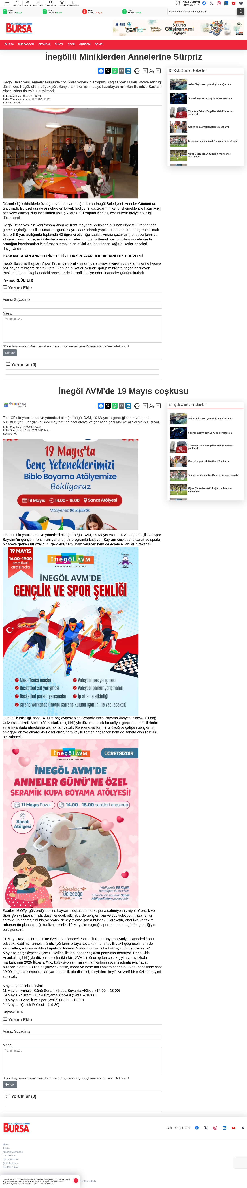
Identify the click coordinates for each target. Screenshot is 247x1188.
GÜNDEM (84, 44)
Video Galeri (50, 5)
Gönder (10, 352)
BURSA (9, 44)
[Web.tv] (241, 3)
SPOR (71, 44)
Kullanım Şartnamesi (13, 1152)
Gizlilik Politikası (11, 1159)
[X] (211, 3)
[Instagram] (219, 3)
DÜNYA (59, 44)
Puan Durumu (73, 5)
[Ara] (240, 11)
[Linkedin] (226, 3)
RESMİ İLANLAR (11, 1167)
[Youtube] (233, 3)
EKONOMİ (44, 44)
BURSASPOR (26, 44)
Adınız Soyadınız (16, 300)
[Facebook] (204, 3)
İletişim (6, 1148)
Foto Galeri (38, 5)
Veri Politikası (9, 1155)
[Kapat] (76, 1180)
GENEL (99, 44)
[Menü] (7, 3)
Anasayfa (17, 5)
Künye (6, 1144)
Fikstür (62, 5)
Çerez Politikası (10, 1163)
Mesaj (7, 313)
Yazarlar (27, 5)
